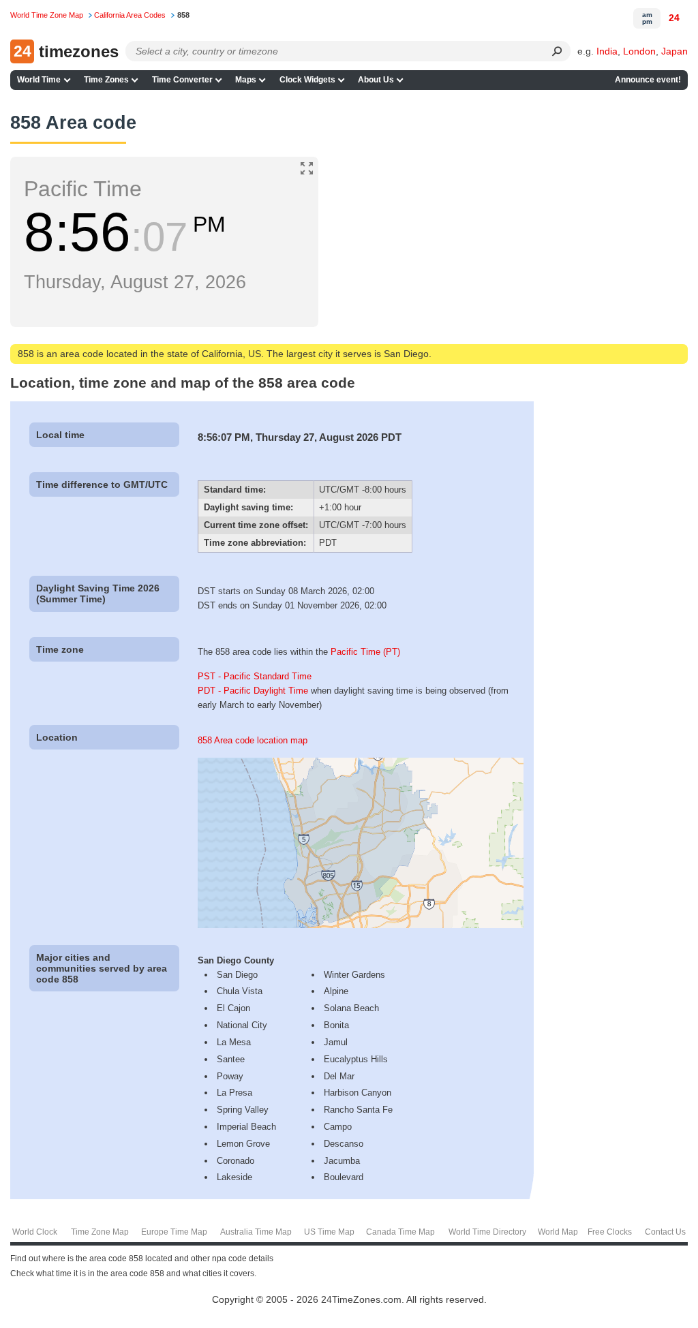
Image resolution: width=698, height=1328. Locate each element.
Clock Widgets (307, 79)
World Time (39, 79)
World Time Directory (487, 1232)
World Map (558, 1232)
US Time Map (329, 1232)
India (607, 51)
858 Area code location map (252, 740)
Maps (245, 79)
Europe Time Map (174, 1232)
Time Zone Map (100, 1232)
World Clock (34, 1232)
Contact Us (665, 1232)
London (639, 51)
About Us (376, 79)
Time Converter (182, 79)
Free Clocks (610, 1232)
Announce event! (648, 79)
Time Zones (106, 79)
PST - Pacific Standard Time (255, 676)
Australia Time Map (256, 1232)
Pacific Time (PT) (365, 652)
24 (674, 17)
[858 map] (361, 925)
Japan (674, 51)
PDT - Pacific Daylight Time (253, 690)
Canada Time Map (400, 1232)
